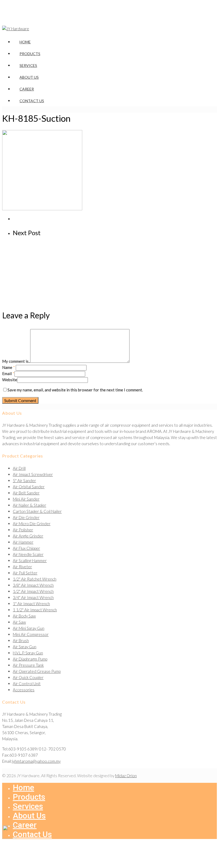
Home (25, 42)
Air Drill (19, 468)
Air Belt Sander (26, 492)
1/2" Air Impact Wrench (33, 591)
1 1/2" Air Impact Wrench (35, 609)
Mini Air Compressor (31, 634)
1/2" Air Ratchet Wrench (34, 579)
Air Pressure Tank (28, 665)
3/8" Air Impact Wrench (33, 585)
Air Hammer (23, 542)
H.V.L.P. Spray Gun (28, 652)
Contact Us (31, 100)
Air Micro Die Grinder (31, 523)
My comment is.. (16, 361)
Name (8, 367)
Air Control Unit (27, 683)
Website (9, 379)
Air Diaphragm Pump (30, 659)
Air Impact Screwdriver (33, 474)
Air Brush (21, 640)
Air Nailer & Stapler (29, 505)
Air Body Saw (24, 615)
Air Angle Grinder (28, 535)
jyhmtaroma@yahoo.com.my (36, 761)
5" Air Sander (24, 480)
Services (28, 65)
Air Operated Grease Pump (37, 671)
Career (26, 89)
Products (29, 53)
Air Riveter (22, 566)
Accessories (23, 689)
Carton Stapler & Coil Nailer (37, 511)
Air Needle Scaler (28, 554)
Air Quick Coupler (28, 677)
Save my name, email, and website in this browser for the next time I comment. (75, 389)
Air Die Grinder (26, 517)
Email (8, 373)
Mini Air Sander (26, 499)
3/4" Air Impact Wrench (33, 597)
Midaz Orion (126, 775)
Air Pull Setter (25, 572)
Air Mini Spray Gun (28, 628)
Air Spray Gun (24, 646)
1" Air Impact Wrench (31, 603)
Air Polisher (23, 529)
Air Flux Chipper (26, 548)
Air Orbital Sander (29, 486)
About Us (29, 77)
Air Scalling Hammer (30, 560)
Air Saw (19, 622)
